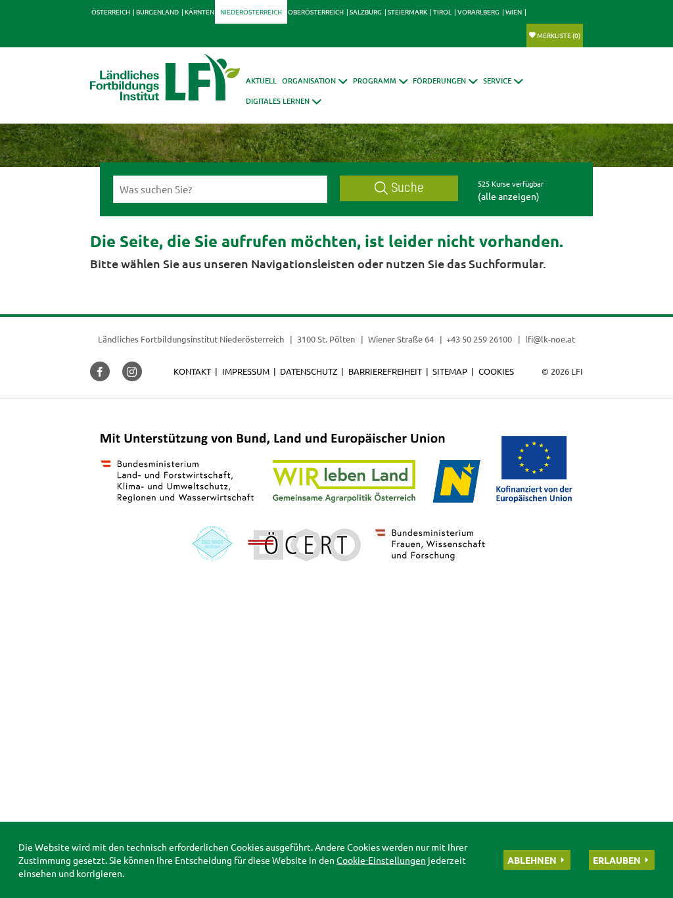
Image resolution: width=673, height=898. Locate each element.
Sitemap (449, 371)
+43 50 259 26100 (479, 338)
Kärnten (199, 11)
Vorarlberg (478, 11)
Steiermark (407, 11)
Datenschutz (308, 371)
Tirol (442, 11)
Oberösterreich (316, 11)
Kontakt (192, 371)
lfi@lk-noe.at (550, 338)
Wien (513, 11)
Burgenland (157, 11)
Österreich (110, 11)
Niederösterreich (251, 11)
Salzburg (366, 11)
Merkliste (558, 35)
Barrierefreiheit (385, 371)
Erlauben (617, 860)
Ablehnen (532, 860)
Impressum (245, 371)
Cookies (496, 371)
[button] (315, 80)
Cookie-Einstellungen (381, 860)
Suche (407, 187)
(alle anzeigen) (509, 196)
